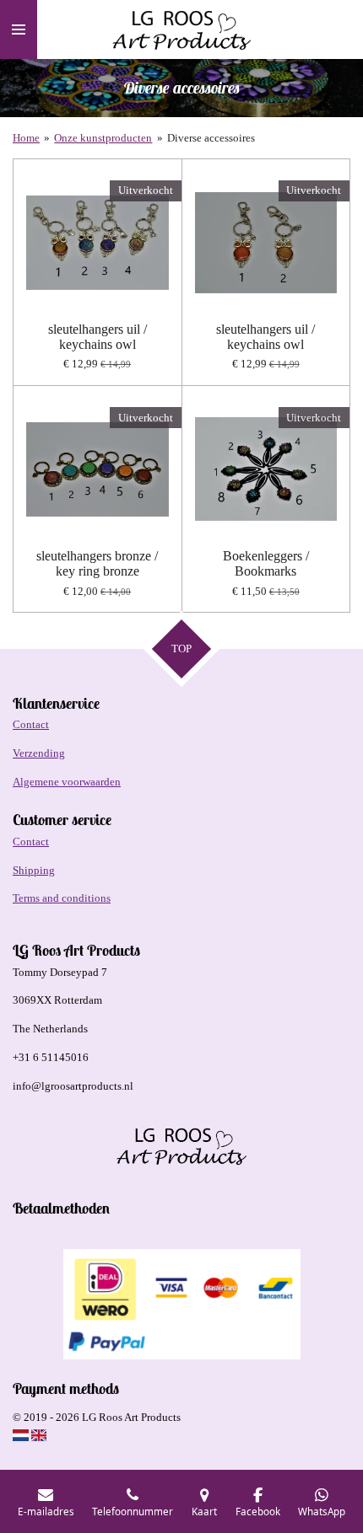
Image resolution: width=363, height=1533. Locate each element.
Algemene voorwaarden (67, 781)
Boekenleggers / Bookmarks (266, 563)
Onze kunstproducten (103, 137)
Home (26, 137)
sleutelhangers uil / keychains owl (97, 336)
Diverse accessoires (211, 137)
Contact (31, 724)
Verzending (39, 753)
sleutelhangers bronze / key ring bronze (97, 563)
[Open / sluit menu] (18, 29)
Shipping (34, 870)
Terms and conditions (62, 898)
